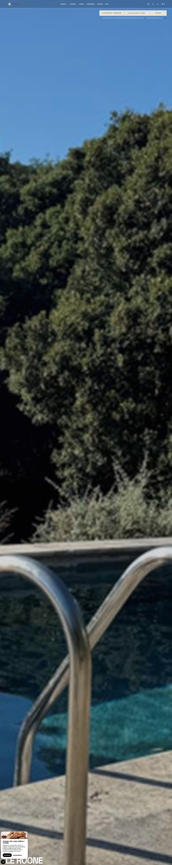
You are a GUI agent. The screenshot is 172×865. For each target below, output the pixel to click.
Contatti (100, 4)
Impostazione (17, 855)
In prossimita (90, 4)
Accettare (7, 855)
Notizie (81, 4)
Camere (72, 4)
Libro (106, 4)
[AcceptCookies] (3, 862)
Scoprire (63, 4)
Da (103, 13)
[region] (14, 845)
